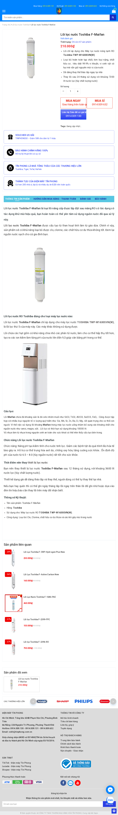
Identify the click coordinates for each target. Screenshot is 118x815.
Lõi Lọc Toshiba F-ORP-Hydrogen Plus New (44, 552)
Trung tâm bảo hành (70, 740)
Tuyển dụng (66, 728)
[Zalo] (70, 783)
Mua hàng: (44, 6)
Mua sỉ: (88, 6)
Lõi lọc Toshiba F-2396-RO (36, 642)
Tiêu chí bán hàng (69, 721)
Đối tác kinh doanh (69, 718)
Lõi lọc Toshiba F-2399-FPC (37, 619)
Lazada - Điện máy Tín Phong (16, 766)
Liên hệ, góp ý (67, 725)
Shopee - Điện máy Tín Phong (16, 770)
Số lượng (64, 86)
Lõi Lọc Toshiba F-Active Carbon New (41, 574)
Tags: (63, 126)
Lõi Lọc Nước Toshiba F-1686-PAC (40, 597)
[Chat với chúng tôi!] (110, 789)
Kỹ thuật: (66, 6)
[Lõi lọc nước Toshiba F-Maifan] (11, 684)
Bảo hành (100, 199)
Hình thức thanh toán (70, 747)
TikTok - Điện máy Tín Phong (16, 763)
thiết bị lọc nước (37, 462)
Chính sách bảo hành (70, 744)
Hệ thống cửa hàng (107, 6)
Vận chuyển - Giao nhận (71, 751)
